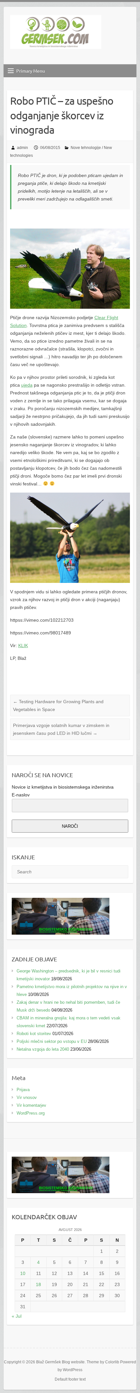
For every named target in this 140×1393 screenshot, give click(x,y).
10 (22, 1273)
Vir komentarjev (31, 1105)
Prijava (23, 1089)
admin (22, 147)
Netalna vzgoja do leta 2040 (43, 1049)
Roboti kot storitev (34, 1033)
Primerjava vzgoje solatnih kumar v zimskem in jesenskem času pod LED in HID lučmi (61, 729)
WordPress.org (31, 1113)
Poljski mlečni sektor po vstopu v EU (52, 1041)
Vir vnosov (27, 1097)
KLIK (23, 645)
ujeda (27, 385)
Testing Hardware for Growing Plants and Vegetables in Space (58, 705)
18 (38, 1284)
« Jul (16, 1316)
